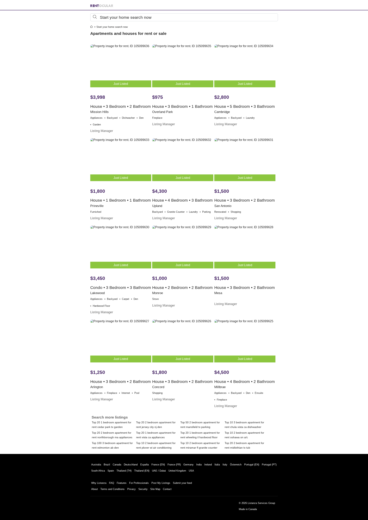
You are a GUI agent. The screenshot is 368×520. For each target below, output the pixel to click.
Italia (217, 464)
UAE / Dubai (159, 470)
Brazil (107, 464)
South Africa (98, 470)
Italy (225, 464)
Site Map (155, 489)
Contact (167, 489)
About (94, 489)
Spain (111, 470)
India (199, 464)
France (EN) (158, 464)
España (144, 464)
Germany (188, 464)
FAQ (111, 483)
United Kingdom (177, 470)
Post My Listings (160, 483)
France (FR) (174, 464)
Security (143, 489)
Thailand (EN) (141, 470)
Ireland (208, 464)
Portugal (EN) (251, 464)
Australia (96, 464)
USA (191, 470)
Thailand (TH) (124, 470)
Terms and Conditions (112, 489)
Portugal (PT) (269, 464)
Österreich (236, 464)
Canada (117, 464)
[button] (184, 17)
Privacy (131, 489)
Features (122, 483)
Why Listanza (98, 483)
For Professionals (139, 483)
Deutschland (131, 464)
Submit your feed (182, 483)
